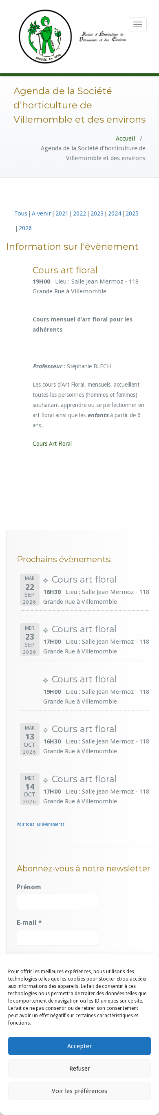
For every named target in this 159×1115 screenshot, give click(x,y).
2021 (61, 213)
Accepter (79, 1046)
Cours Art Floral (52, 443)
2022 (79, 213)
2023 (97, 213)
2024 (114, 213)
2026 (25, 228)
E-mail (29, 922)
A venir (41, 213)
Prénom (29, 887)
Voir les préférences (79, 1091)
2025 (132, 213)
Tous (20, 213)
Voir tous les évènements (40, 824)
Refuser (79, 1068)
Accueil (125, 138)
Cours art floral (84, 579)
